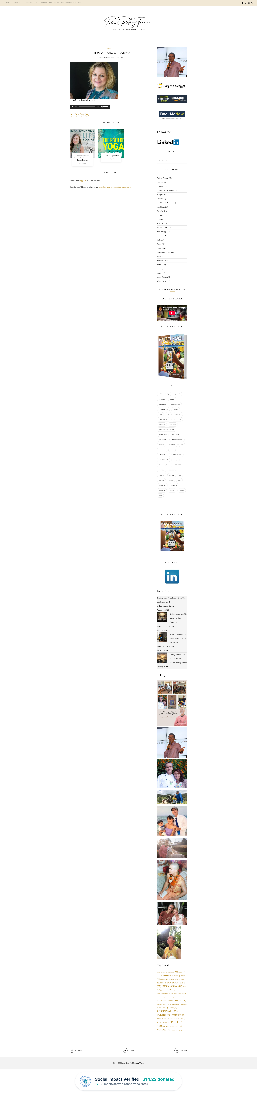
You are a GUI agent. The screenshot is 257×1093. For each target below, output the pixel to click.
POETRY (161, 470)
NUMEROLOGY (163, 460)
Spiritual (160, 261)
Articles (17, 3)
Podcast (110, 48)
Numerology (161, 232)
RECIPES (161, 475)
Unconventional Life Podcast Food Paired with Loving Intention (82, 158)
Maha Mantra (162, 439)
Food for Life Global (164, 203)
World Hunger (162, 281)
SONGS (171, 480)
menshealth (162, 450)
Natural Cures (162, 228)
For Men (160, 211)
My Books (28, 3)
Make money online (177, 439)
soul (179, 480)
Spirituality (174, 485)
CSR (168, 414)
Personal (160, 236)
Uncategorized (162, 269)
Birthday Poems (175, 404)
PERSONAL (178, 465)
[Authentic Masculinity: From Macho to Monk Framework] (162, 637)
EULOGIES (178, 414)
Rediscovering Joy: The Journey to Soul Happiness (178, 618)
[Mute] (102, 107)
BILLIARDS (162, 404)
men (182, 444)
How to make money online (166, 429)
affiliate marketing (164, 394)
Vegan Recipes (162, 277)
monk (172, 450)
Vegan (159, 273)
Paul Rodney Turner (109, 57)
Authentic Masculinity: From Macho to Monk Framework (178, 638)
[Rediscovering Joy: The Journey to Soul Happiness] (162, 617)
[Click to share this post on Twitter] (77, 114)
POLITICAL (172, 470)
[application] (90, 107)
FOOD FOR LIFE (163, 419)
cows (160, 414)
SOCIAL (161, 480)
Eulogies (160, 195)
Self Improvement (163, 252)
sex (180, 475)
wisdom (181, 490)
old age (175, 460)
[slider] (106, 106)
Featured (160, 199)
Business (160, 186)
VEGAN (172, 490)
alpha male (177, 394)
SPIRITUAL (162, 485)
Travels (159, 265)
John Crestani (175, 434)
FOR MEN (173, 424)
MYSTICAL (162, 455)
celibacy (175, 409)
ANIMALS (162, 399)
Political (160, 248)
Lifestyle (160, 215)
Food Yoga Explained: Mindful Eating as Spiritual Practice (58, 3)
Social (159, 256)
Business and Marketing (165, 190)
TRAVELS (162, 490)
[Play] (72, 107)
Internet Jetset (163, 434)
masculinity (172, 444)
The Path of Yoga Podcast (111, 156)
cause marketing (163, 409)
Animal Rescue (162, 178)
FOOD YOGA (177, 419)
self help (171, 475)
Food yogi (162, 424)
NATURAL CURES (176, 455)
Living (159, 219)
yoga (160, 495)
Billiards (160, 182)
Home (8, 3)
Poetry (159, 244)
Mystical (160, 223)
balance (172, 399)
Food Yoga (161, 207)
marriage (161, 444)
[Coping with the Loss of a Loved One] (162, 657)
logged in (82, 181)
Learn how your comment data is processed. (115, 187)
